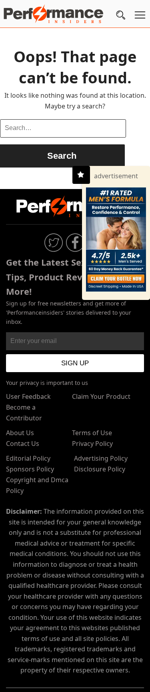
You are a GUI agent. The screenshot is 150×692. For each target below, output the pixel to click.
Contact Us (22, 443)
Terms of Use (92, 432)
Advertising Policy (101, 458)
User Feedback (28, 396)
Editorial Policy (28, 458)
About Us (20, 432)
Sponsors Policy (30, 469)
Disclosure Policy (99, 469)
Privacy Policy (92, 443)
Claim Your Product (101, 396)
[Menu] (140, 16)
